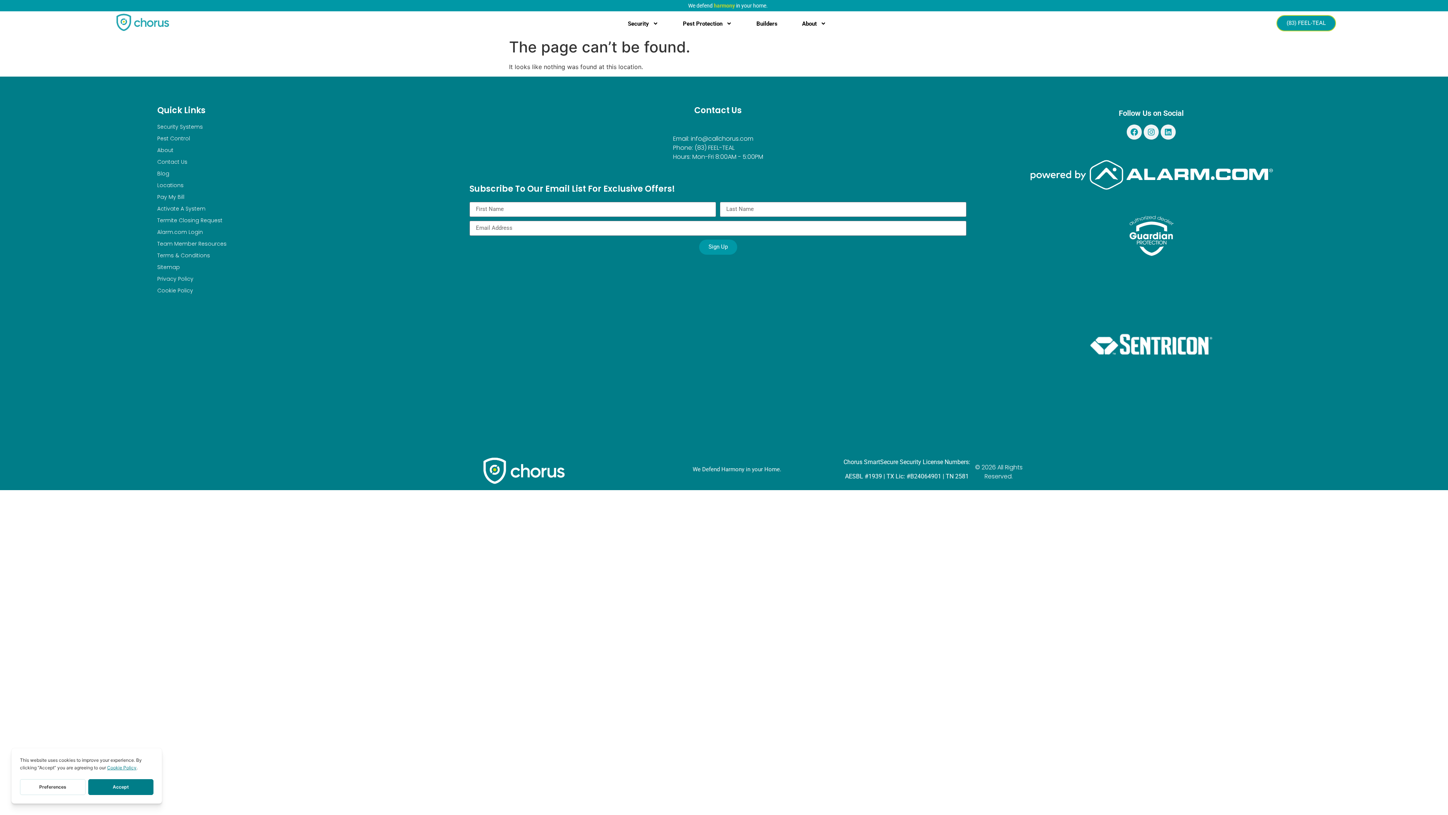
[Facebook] (1134, 132)
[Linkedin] (1168, 132)
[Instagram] (1151, 132)
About (809, 23)
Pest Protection (702, 23)
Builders (767, 23)
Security (638, 23)
